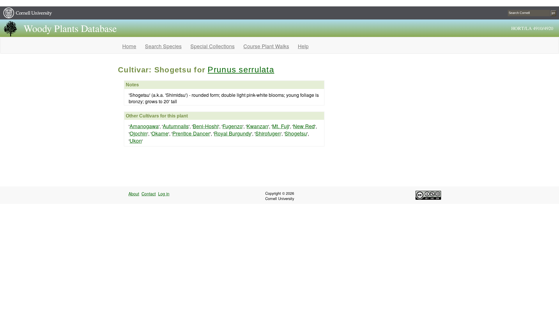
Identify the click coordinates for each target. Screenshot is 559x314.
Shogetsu (296, 133)
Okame (159, 133)
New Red (304, 126)
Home (129, 46)
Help (303, 46)
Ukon (136, 140)
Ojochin (138, 133)
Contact (148, 194)
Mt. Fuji (280, 126)
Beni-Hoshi (205, 126)
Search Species (163, 46)
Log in (163, 194)
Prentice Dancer (191, 133)
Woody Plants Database (70, 29)
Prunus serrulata (241, 69)
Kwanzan (257, 126)
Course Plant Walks (266, 46)
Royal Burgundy (232, 133)
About (133, 194)
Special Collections (212, 46)
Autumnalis (176, 126)
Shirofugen (268, 133)
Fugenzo (232, 126)
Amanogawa (144, 126)
